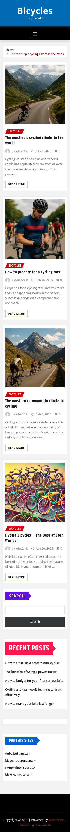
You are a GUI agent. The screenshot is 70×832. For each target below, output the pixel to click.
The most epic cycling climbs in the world (37, 54)
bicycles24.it (20, 151)
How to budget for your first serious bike (34, 681)
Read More (16, 184)
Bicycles (35, 10)
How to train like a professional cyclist (32, 663)
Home (10, 49)
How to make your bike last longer (29, 704)
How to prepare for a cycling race (33, 272)
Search (17, 595)
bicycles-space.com (18, 774)
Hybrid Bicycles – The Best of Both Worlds (34, 538)
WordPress (56, 820)
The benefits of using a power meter (31, 672)
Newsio (24, 825)
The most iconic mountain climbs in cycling (34, 404)
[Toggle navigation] (35, 33)
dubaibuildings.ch (17, 754)
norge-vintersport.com (21, 767)
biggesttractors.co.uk (20, 761)
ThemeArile (43, 825)
